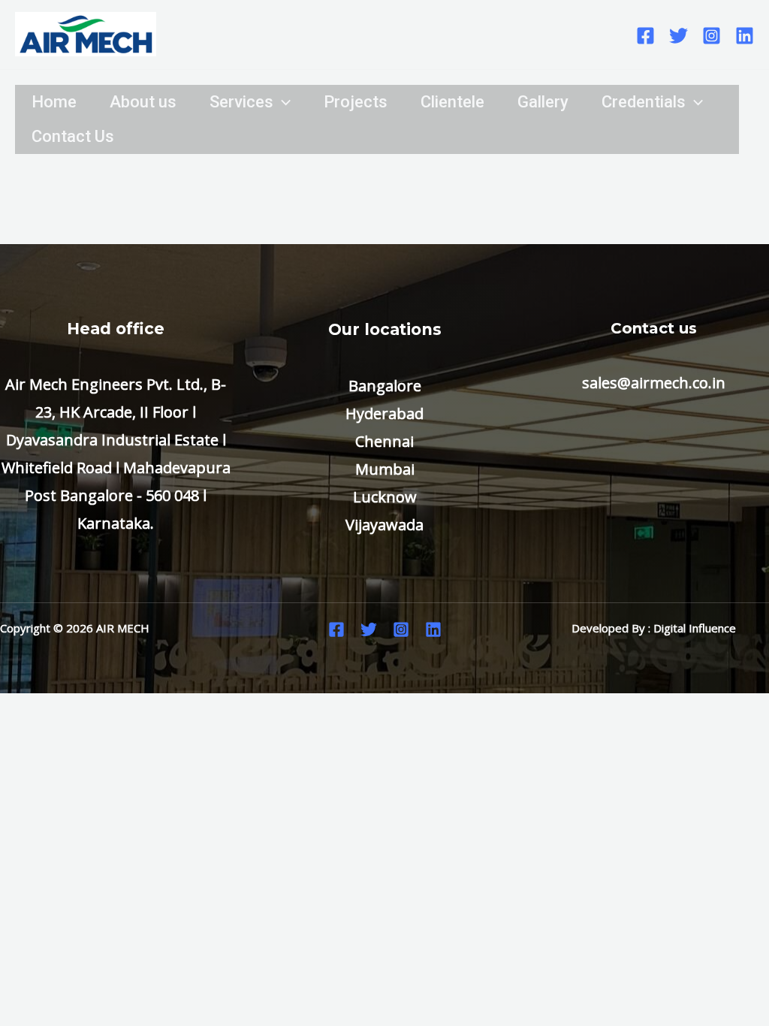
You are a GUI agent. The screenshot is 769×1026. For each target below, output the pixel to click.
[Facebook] (645, 35)
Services (241, 101)
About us (143, 101)
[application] (282, 102)
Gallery (542, 101)
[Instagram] (711, 35)
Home (54, 101)
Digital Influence (694, 627)
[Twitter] (678, 35)
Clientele (452, 101)
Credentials (644, 101)
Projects (356, 101)
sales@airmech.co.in (653, 383)
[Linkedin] (744, 35)
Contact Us (73, 136)
